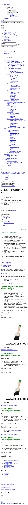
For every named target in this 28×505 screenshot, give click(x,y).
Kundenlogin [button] (7, 4)
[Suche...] (16, 45)
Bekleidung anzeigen (12, 161)
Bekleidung (6, 37)
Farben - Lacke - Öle (9, 33)
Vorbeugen (12, 117)
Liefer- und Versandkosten (7, 484)
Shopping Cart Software (7, 503)
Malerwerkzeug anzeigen (13, 130)
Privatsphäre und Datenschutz (8, 489)
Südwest (9, 70)
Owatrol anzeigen (14, 92)
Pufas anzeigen (13, 106)
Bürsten (12, 137)
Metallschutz (13, 95)
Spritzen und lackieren (15, 151)
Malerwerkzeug (7, 36)
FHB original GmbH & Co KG (14, 162)
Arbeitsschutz (13, 135)
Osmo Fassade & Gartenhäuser (11, 460)
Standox (9, 156)
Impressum (6, 473)
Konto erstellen (13, 15)
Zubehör (9, 145)
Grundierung (13, 126)
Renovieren (13, 109)
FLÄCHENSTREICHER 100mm (9, 350)
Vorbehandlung (14, 123)
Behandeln (12, 116)
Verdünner (12, 82)
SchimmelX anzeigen (15, 113)
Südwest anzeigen (14, 71)
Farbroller (12, 138)
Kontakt (6, 474)
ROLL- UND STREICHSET (8, 283)
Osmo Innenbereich (15, 88)
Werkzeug (12, 144)
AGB (2, 481)
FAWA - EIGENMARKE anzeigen (15, 61)
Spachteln (12, 110)
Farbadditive (13, 93)
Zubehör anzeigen (14, 147)
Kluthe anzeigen (14, 75)
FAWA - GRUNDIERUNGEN (14, 62)
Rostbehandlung (14, 81)
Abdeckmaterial (14, 134)
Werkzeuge (12, 89)
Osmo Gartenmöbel (8, 462)
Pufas (8, 105)
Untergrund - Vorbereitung (10, 35)
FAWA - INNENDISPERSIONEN (15, 64)
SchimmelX (10, 112)
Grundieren (13, 107)
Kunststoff (12, 98)
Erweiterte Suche (10, 46)
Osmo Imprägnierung (9, 466)
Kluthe (8, 74)
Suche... (19, 44)
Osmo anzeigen (14, 85)
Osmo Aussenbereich (15, 86)
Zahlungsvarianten (5, 487)
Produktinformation (6, 265)
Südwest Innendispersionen (16, 72)
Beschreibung (7, 221)
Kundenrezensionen (9, 223)
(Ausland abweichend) (14, 202)
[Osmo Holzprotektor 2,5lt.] (8, 186)
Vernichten (12, 114)
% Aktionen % (7, 40)
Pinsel (11, 141)
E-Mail (8, 9)
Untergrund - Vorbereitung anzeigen (16, 102)
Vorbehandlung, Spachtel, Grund (15, 119)
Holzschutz (12, 78)
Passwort (9, 10)
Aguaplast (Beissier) (12, 103)
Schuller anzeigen (14, 133)
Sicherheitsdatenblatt (6, 262)
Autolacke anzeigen (12, 155)
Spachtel (12, 124)
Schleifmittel (13, 142)
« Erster (6, 177)
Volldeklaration (5, 263)
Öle (11, 79)
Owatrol (9, 91)
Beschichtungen (14, 77)
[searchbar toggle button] (22, 22)
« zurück (6, 179)
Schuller (9, 131)
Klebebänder (13, 140)
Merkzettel (6, 18)
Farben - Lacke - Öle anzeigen (14, 68)
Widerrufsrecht (7, 475)
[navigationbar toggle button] (5, 22)
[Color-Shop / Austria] (8, 20)
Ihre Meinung (4, 273)
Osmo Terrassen (8, 465)
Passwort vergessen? (15, 16)
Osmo (8, 84)
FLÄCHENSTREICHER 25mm (9, 434)
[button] (1, 458)
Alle (5, 30)
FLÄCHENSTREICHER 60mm (9, 405)
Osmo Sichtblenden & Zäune (11, 463)
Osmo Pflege (7, 467)
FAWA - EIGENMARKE (10, 32)
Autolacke (6, 39)
